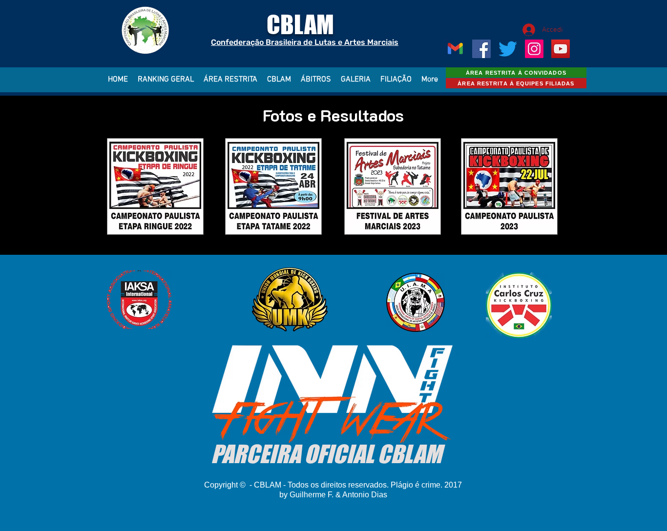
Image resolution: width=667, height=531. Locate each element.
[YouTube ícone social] (560, 49)
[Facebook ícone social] (481, 49)
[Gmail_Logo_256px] (455, 49)
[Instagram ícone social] (534, 49)
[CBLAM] (508, 49)
